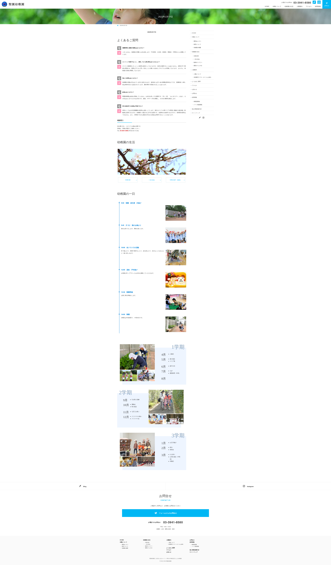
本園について (195, 37)
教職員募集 (197, 101)
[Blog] (200, 118)
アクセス (194, 85)
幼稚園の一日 (126, 193)
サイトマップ (196, 113)
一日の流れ (151, 180)
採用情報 (194, 97)
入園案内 (194, 70)
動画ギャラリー (198, 62)
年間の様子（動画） (175, 180)
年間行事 (127, 180)
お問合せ (194, 93)
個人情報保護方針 (197, 109)
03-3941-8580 (124, 131)
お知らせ (194, 89)
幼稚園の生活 (126, 142)
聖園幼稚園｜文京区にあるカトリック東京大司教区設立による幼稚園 (165, 558)
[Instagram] (203, 118)
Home (194, 33)
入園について (197, 74)
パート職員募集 (198, 104)
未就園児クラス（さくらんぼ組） (203, 77)
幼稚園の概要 (197, 47)
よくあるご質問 (127, 40)
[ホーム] (117, 25)
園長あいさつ (197, 41)
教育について (197, 44)
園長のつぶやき (198, 65)
